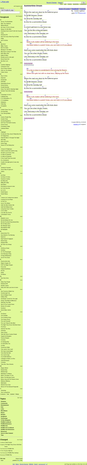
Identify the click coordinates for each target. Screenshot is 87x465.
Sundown (3, 308)
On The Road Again (6, 252)
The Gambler (4, 315)
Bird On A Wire (4, 47)
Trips (2, 435)
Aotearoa (3, 401)
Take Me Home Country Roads (9, 334)
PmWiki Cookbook (6, 422)
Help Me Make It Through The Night (10, 137)
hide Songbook (19, 16)
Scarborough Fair (5, 293)
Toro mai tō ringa (5, 355)
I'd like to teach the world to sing (9, 150)
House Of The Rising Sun (7, 145)
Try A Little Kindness (6, 356)
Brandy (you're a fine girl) (7, 57)
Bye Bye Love (4, 61)
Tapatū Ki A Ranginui (6, 336)
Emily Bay (3, 104)
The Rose (3, 326)
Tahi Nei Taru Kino (5, 328)
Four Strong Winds (6, 113)
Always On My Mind (6, 29)
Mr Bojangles (4, 229)
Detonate (3, 81)
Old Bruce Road (5, 248)
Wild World (3, 383)
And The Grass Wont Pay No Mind (10, 36)
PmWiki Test (4, 425)
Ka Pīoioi (3, 175)
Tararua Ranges (5, 338)
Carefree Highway (5, 64)
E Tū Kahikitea (4, 100)
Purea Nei (3, 267)
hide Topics (19, 397)
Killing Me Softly (5, 182)
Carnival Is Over (5, 66)
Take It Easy (4, 332)
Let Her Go (4, 201)
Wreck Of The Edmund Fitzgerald (9, 386)
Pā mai (2, 270)
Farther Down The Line (7, 109)
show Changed (19, 439)
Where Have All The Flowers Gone (10, 379)
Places (2, 412)
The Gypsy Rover (5, 319)
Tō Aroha (3, 362)
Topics (3, 399)
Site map (2, 458)
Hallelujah (3, 132)
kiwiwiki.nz (76, 124)
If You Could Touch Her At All (8, 158)
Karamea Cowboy (5, 179)
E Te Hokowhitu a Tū (6, 98)
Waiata (17, 394)
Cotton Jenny (4, 72)
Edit (65, 4)
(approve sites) (82, 13)
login (2, 460)
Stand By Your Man (6, 302)
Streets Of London (5, 306)
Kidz (2, 407)
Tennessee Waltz (5, 347)
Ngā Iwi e (3, 237)
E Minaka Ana (4, 96)
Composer (3, 394)
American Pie (4, 34)
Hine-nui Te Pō (4, 141)
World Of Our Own (6, 384)
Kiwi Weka (3, 184)
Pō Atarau (3, 274)
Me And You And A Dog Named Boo (10, 222)
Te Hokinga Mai (5, 341)
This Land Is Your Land (7, 349)
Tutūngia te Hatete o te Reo (8, 358)
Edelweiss (3, 102)
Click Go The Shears (6, 70)
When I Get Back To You (7, 375)
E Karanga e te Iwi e (6, 94)
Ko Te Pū (3, 190)
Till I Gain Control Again (7, 351)
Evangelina (3, 106)
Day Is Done (4, 76)
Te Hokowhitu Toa (5, 343)
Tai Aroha (3, 330)
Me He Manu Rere (5, 223)
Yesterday (3, 390)
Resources (4, 431)
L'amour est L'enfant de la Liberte (9, 197)
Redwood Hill (4, 283)
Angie (2, 38)
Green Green (4, 124)
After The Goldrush (6, 23)
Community (4, 403)
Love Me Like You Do (6, 212)
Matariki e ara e (5, 218)
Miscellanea (4, 410)
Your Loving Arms (5, 392)
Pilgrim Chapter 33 (5, 263)
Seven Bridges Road (6, 295)
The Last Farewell (5, 321)
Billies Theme (4, 46)
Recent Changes (52, 2)
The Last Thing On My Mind (8, 323)
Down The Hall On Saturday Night (9, 89)
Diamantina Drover (6, 83)
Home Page (4, 143)
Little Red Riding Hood (6, 207)
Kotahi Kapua (4, 192)
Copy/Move (83, 4)
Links (2, 409)
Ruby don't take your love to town (9, 287)
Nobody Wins (4, 242)
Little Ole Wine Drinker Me (7, 205)
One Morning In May (6, 253)
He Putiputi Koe (5, 135)
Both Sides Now (5, 53)
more (21, 19)
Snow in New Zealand (7, 433)
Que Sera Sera (5, 278)
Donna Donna (4, 85)
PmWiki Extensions (6, 423)
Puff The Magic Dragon (7, 265)
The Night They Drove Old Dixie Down (11, 325)
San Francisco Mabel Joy (7, 291)
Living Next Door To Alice (7, 209)
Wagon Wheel (4, 368)
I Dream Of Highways (6, 149)
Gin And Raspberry (6, 121)
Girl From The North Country (8, 122)
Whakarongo (4, 371)
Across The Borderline (6, 21)
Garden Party (4, 119)
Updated (12, 394)
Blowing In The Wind (6, 49)
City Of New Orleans (6, 68)
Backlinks (76, 4)
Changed (4, 440)
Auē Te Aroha (4, 40)
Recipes (3, 414)
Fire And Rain (4, 111)
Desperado (4, 79)
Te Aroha (3, 340)
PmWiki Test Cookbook (7, 427)
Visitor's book (19, 458)
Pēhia (2, 272)
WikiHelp (31, 464)
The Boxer (3, 313)
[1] (75, 13)
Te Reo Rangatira (5, 420)
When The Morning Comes (8, 377)
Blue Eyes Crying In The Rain (8, 51)
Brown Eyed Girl (5, 59)
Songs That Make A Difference (8, 300)
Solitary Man (4, 296)
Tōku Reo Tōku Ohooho (7, 364)
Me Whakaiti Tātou (5, 225)
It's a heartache (5, 160)
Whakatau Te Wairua (6, 373)
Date (8, 394)
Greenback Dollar (5, 126)
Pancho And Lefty (5, 261)
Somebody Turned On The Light (9, 298)
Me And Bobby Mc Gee (7, 220)
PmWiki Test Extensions (7, 429)
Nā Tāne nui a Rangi (6, 244)
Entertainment (5, 405)
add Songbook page (18, 6)
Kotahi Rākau (4, 194)
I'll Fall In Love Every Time (7, 152)
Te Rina (3, 345)
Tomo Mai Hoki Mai (6, 353)
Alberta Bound (4, 25)
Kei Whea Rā (4, 180)
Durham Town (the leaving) (8, 91)
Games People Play (6, 117)
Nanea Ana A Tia (5, 233)
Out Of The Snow (5, 257)
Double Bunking (5, 87)
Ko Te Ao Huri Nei (5, 188)
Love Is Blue (4, 210)
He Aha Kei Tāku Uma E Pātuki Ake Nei (11, 134)
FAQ (21, 8)
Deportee (3, 77)
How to (2, 8)
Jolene (2, 171)
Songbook (4, 17)
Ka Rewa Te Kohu (5, 177)
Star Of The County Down (7, 304)
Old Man (3, 250)
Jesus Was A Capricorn (7, 169)
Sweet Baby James (6, 310)
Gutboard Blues (5, 128)
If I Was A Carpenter (6, 154)
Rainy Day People (5, 282)
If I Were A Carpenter (6, 156)
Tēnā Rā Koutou (5, 360)
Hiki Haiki (3, 139)
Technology (4, 418)
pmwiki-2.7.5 (16, 460)
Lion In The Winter (5, 203)
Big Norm (3, 44)
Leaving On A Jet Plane (7, 199)
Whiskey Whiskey (5, 381)
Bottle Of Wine (4, 55)
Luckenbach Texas (6, 214)
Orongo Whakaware (6, 255)
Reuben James (5, 285)
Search (60, 2)
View (61, 4)
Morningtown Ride (5, 227)
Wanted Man (4, 370)
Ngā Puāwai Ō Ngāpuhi (7, 238)
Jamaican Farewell (6, 167)
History (70, 4)
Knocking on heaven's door (8, 186)
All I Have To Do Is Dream (7, 27)
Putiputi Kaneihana (5, 268)
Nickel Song (4, 240)
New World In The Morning (8, 235)
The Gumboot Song (6, 317)
